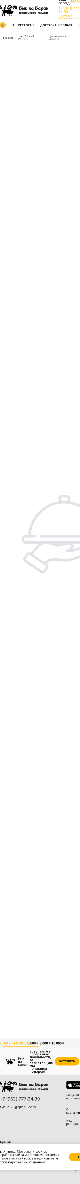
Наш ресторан (22, 25)
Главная (8, 37)
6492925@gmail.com (18, 1107)
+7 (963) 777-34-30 (20, 1098)
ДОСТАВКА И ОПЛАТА (56, 25)
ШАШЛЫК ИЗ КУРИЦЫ (26, 37)
